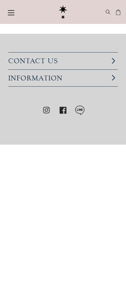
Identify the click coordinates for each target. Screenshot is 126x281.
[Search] (108, 12)
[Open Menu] (11, 12)
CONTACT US (33, 60)
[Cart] (118, 12)
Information (35, 77)
